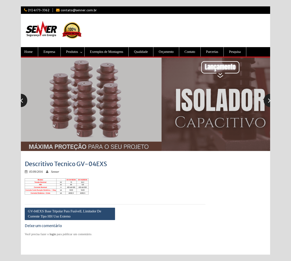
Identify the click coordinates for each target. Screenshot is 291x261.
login (53, 234)
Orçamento (166, 52)
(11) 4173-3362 (38, 10)
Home (28, 52)
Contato (189, 52)
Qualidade (141, 52)
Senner (55, 171)
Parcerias (212, 52)
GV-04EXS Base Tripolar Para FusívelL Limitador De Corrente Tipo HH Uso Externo (64, 213)
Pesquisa (235, 52)
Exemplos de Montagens (106, 52)
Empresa (49, 52)
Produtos (72, 52)
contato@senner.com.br (79, 10)
